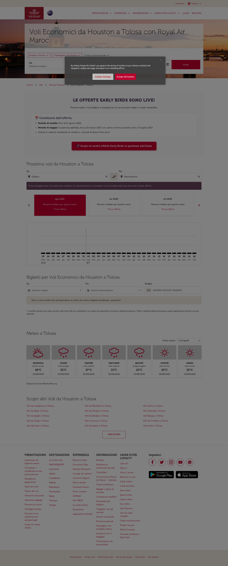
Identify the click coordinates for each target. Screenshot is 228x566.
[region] (115, 71)
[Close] (161, 60)
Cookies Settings (103, 77)
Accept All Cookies (125, 77)
